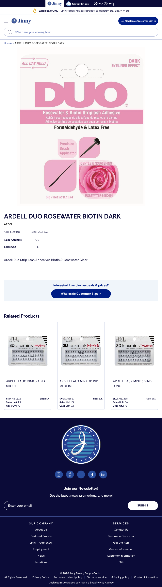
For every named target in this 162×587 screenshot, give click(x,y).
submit (143, 505)
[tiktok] (92, 474)
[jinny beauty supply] (54, 3)
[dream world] (77, 3)
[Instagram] (59, 474)
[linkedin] (103, 474)
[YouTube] (81, 474)
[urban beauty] (104, 3)
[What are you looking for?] (10, 32)
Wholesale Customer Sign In (81, 294)
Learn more (122, 10)
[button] (6, 21)
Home (8, 43)
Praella (83, 582)
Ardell (9, 224)
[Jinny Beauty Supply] (21, 21)
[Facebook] (70, 474)
